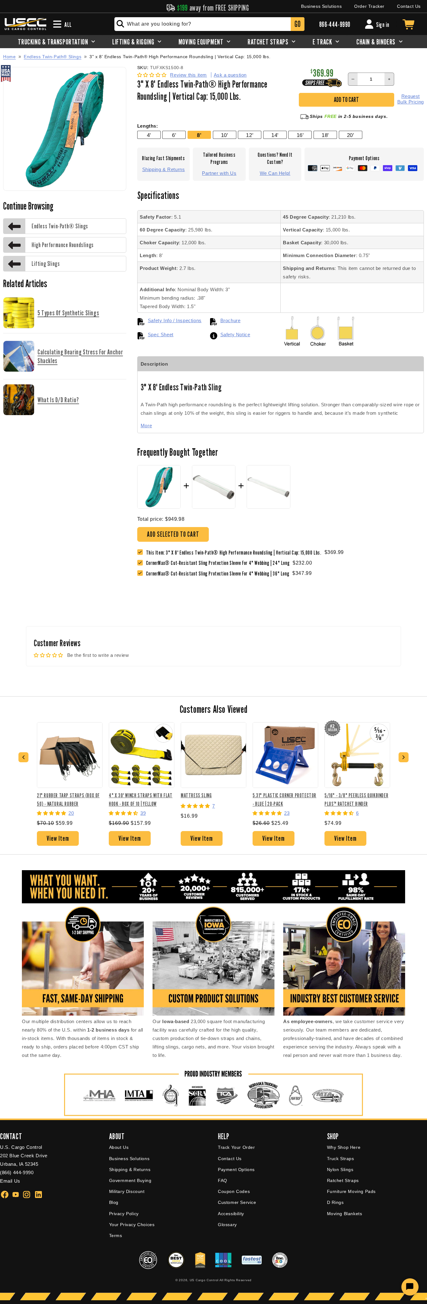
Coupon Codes (234, 1191)
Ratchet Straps (343, 1180)
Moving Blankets (344, 1213)
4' (149, 135)
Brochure (230, 320)
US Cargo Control (204, 1280)
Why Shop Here (344, 1147)
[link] (219, 562)
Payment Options (236, 1169)
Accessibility (231, 1213)
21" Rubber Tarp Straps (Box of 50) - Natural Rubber (68, 799)
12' (249, 135)
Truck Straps (340, 1158)
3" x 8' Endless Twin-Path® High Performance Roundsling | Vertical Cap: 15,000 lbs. (179, 56)
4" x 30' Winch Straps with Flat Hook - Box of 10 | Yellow (141, 799)
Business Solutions (321, 6)
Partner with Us (219, 173)
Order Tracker (369, 6)
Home (9, 56)
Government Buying (130, 1180)
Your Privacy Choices (132, 1224)
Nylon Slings (340, 1169)
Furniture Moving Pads (351, 1191)
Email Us (10, 1181)
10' (224, 135)
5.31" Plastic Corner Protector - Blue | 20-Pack (284, 799)
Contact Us (409, 6)
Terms (115, 1235)
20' (350, 135)
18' (325, 135)
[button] (152, 75)
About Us (119, 1147)
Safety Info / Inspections (175, 320)
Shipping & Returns (163, 169)
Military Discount (127, 1191)
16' (300, 135)
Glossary (227, 1224)
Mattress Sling (196, 795)
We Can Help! (275, 173)
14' (275, 135)
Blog (113, 1202)
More (146, 425)
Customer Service (237, 1202)
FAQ (222, 1180)
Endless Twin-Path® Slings (52, 56)
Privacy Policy (124, 1213)
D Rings (335, 1202)
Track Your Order (236, 1147)
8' (199, 135)
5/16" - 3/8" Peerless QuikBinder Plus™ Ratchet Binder (356, 799)
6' (174, 135)
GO (297, 24)
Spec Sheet (160, 334)
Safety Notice (235, 334)
